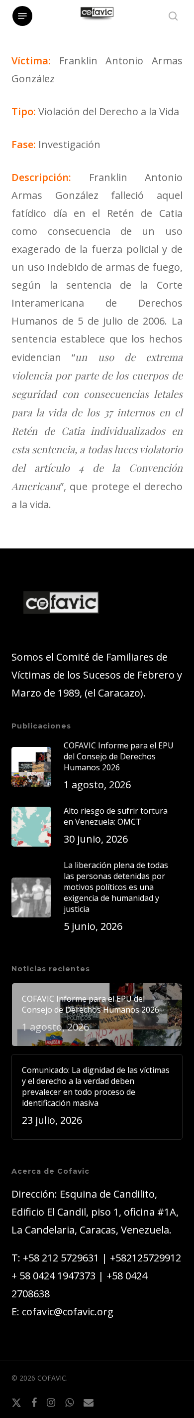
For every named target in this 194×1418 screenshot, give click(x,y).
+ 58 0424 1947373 (53, 1275)
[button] (22, 16)
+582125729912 (145, 1257)
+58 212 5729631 (61, 1257)
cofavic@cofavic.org (67, 1311)
